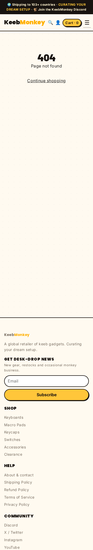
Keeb (24, 22)
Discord (11, 525)
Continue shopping (46, 80)
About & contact (19, 475)
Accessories (15, 447)
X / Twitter (13, 532)
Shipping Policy (18, 482)
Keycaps (11, 432)
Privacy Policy (17, 504)
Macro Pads (15, 425)
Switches (12, 439)
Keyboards (13, 417)
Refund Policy (16, 489)
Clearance (13, 454)
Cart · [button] (72, 23)
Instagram (13, 540)
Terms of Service (19, 497)
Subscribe (47, 394)
